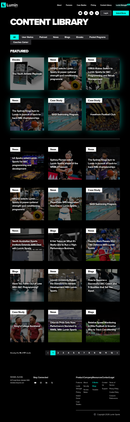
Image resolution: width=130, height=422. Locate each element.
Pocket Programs (97, 37)
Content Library (106, 5)
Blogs (67, 37)
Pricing (93, 5)
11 (106, 352)
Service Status (85, 390)
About (59, 5)
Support (104, 388)
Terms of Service (112, 383)
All (14, 37)
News (56, 37)
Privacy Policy (114, 388)
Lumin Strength (122, 4)
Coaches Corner (20, 42)
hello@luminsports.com (17, 383)
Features (69, 5)
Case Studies (82, 5)
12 (112, 352)
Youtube (95, 389)
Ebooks (79, 37)
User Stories (27, 37)
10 (100, 352)
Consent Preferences (113, 397)
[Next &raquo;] (117, 352)
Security (86, 386)
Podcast (43, 37)
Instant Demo (121, 13)
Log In (106, 13)
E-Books (95, 382)
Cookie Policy (114, 392)
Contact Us (104, 383)
